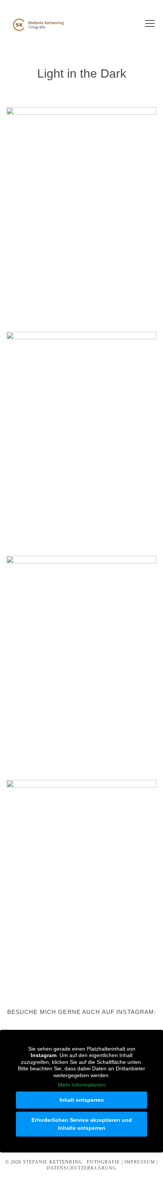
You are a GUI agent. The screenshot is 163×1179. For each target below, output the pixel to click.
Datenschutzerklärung (82, 1168)
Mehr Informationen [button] (81, 1085)
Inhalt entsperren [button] (82, 1100)
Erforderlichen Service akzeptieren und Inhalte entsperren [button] (81, 1124)
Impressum (139, 1162)
